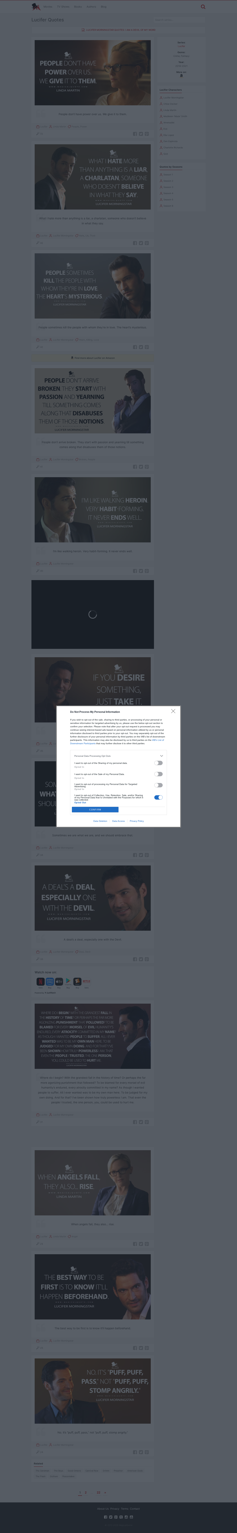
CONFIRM (95, 809)
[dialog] (118, 766)
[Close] (174, 712)
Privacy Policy (137, 821)
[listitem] (118, 756)
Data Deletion (100, 821)
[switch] (158, 763)
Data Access (118, 821)
